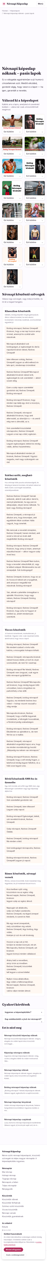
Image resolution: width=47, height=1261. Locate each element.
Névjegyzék (7, 1189)
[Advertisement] (23, 39)
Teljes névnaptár (9, 1185)
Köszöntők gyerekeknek (12, 1216)
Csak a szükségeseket (15, 1255)
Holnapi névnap (9, 1175)
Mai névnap (7, 1172)
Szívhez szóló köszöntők (13, 1206)
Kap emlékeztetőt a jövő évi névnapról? (23, 1019)
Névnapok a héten (10, 1182)
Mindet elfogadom (13, 1250)
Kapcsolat (6, 1230)
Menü (40, 4)
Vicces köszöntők (9, 1209)
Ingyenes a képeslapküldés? (23, 1012)
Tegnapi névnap (9, 1179)
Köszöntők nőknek (10, 1199)
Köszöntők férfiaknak (11, 1203)
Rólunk (5, 1227)
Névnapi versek (9, 1213)
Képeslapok (15, 11)
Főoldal (5, 11)
